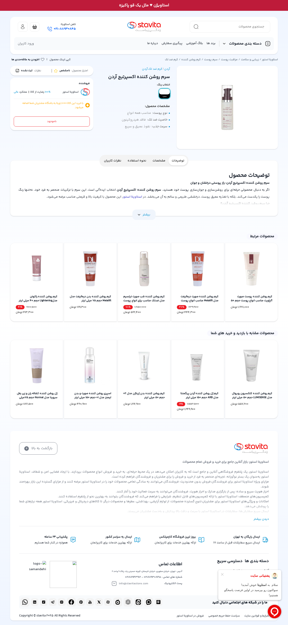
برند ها (211, 43)
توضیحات (178, 160)
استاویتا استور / (269, 60)
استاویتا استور (132, 196)
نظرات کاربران (112, 160)
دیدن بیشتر (261, 519)
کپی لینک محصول (60, 60)
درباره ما (152, 43)
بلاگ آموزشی (194, 43)
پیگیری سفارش (172, 43)
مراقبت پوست (229, 60)
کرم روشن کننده (191, 60)
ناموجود (51, 121)
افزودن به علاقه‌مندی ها (25, 60)
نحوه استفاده (137, 160)
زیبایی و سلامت (250, 60)
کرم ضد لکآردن (152, 69)
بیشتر (146, 214)
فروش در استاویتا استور (190, 616)
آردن (167, 69)
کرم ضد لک (171, 60)
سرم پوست (211, 60)
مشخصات (159, 160)
